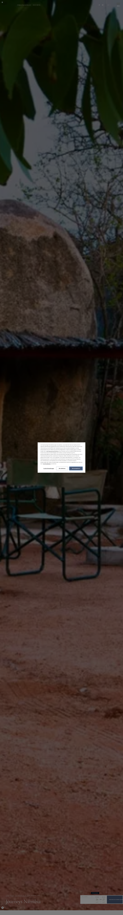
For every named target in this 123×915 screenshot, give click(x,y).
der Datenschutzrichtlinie (53, 451)
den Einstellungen (47, 463)
